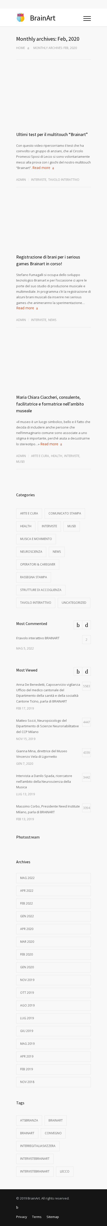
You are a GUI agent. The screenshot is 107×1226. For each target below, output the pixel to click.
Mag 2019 (27, 1044)
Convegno (53, 1133)
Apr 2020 (26, 929)
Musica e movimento (36, 539)
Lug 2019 (27, 1018)
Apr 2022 (26, 890)
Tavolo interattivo (63, 180)
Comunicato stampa (65, 513)
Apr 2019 (26, 1056)
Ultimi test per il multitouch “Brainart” (52, 134)
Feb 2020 (26, 954)
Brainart (56, 1120)
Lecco (64, 1171)
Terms (37, 1216)
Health (56, 456)
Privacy (21, 1216)
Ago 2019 (27, 1005)
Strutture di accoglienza (40, 590)
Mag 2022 (27, 878)
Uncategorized (74, 602)
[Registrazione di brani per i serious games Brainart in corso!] (53, 229)
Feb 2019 (26, 1069)
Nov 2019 (27, 980)
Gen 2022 (27, 916)
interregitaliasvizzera (37, 1146)
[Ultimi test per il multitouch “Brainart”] (53, 107)
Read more (41, 167)
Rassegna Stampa (33, 577)
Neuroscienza (31, 552)
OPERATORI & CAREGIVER (37, 564)
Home (20, 48)
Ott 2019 (27, 992)
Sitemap (53, 1216)
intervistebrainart (35, 1158)
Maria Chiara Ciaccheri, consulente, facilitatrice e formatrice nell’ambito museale (50, 404)
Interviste (38, 180)
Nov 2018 (27, 1082)
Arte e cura (40, 456)
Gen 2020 (27, 967)
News (52, 320)
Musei (20, 462)
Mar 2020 (27, 942)
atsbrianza (29, 1120)
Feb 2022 (26, 903)
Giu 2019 (26, 1031)
